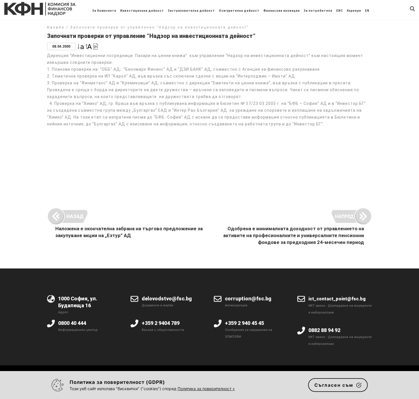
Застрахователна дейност (191, 10)
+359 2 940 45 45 (244, 323)
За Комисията (104, 10)
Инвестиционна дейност (142, 10)
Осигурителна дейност (239, 10)
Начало (55, 27)
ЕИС (339, 10)
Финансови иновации (281, 10)
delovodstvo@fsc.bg (167, 299)
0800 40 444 (72, 323)
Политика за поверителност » (206, 388)
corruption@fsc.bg (248, 299)
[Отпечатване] (95, 46)
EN (367, 10)
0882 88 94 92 (324, 330)
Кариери (354, 10)
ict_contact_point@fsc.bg (337, 299)
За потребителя (318, 10)
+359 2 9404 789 (161, 323)
